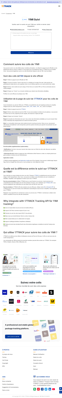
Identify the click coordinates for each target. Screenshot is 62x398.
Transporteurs (9, 13)
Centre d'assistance (8, 384)
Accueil (3, 13)
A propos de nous (7, 354)
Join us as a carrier (13, 336)
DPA (3, 366)
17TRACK (38, 99)
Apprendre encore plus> (53, 2)
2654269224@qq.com (17, 29)
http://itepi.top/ (47, 29)
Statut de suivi (37, 360)
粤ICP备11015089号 (45, 396)
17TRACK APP (49, 182)
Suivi (34, 366)
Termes (4, 357)
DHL (38, 106)
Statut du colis (37, 357)
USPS (27, 106)
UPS (31, 106)
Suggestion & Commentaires (10, 387)
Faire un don (5, 390)
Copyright (5, 363)
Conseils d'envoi (38, 363)
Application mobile (24, 160)
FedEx (34, 106)
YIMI (21, 76)
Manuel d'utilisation (38, 354)
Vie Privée (5, 360)
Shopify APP (50, 187)
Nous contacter (6, 381)
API (44, 187)
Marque (35, 369)
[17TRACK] (6, 6)
